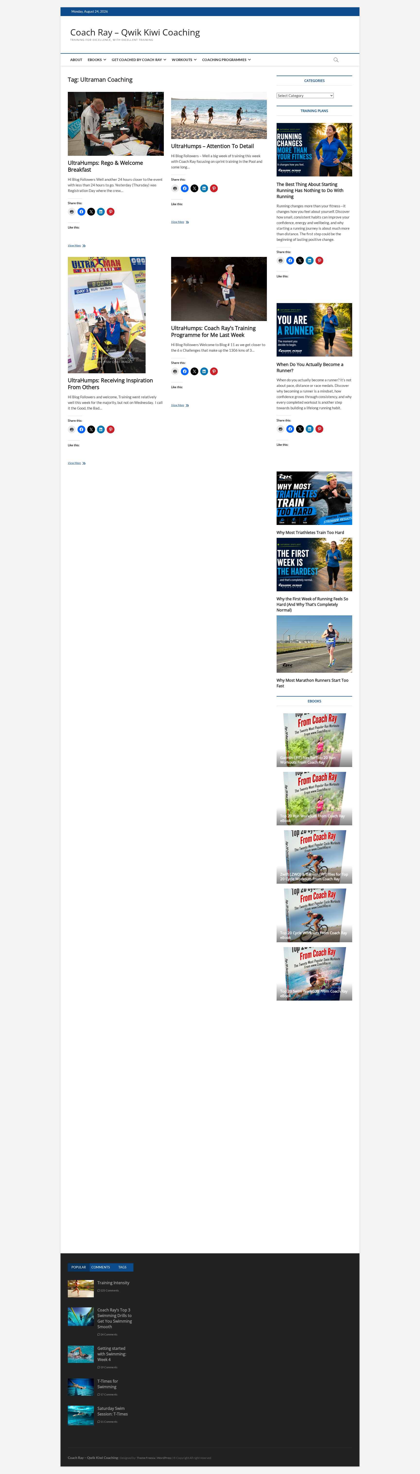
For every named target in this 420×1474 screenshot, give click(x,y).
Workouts (182, 60)
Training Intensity (113, 1282)
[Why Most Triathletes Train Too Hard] (314, 498)
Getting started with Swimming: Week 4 (111, 1354)
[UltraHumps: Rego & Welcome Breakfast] (116, 124)
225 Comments (109, 1290)
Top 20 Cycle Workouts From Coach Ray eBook (313, 935)
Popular (78, 1267)
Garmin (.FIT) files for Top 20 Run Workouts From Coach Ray (307, 760)
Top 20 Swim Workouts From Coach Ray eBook (314, 993)
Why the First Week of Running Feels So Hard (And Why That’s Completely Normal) (312, 604)
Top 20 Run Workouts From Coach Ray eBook (312, 818)
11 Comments (108, 1421)
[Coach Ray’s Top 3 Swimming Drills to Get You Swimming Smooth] (81, 1310)
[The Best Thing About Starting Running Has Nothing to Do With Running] (314, 149)
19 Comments (108, 1367)
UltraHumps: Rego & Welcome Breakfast (105, 166)
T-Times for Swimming (107, 1383)
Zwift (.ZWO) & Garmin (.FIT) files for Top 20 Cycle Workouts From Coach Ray (314, 876)
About (76, 60)
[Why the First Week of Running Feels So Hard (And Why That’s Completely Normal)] (314, 564)
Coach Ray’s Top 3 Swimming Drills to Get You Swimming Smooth (114, 1318)
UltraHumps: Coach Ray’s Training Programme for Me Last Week (213, 331)
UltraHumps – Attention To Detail (212, 145)
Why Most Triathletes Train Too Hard (310, 532)
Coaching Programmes (224, 60)
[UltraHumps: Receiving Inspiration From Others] (116, 315)
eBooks (95, 60)
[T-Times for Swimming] (81, 1381)
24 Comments (108, 1334)
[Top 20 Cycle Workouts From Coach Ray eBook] (314, 915)
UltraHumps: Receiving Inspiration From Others (110, 383)
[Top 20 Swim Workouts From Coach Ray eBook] (314, 974)
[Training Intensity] (81, 1283)
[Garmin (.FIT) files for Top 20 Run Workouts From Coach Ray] (314, 740)
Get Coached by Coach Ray (137, 60)
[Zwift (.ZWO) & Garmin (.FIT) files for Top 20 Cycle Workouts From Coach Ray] (314, 857)
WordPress (164, 1458)
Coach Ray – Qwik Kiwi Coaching (135, 32)
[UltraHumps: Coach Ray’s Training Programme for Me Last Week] (219, 289)
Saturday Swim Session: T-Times (112, 1411)
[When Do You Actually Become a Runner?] (314, 330)
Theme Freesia (146, 1458)
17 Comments (108, 1394)
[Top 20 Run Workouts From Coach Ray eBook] (314, 798)
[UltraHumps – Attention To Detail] (219, 115)
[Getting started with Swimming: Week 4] (81, 1348)
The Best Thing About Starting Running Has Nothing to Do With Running (310, 190)
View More (82, 245)
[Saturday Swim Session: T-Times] (81, 1408)
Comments (100, 1267)
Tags (122, 1267)
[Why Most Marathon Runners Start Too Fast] (314, 644)
